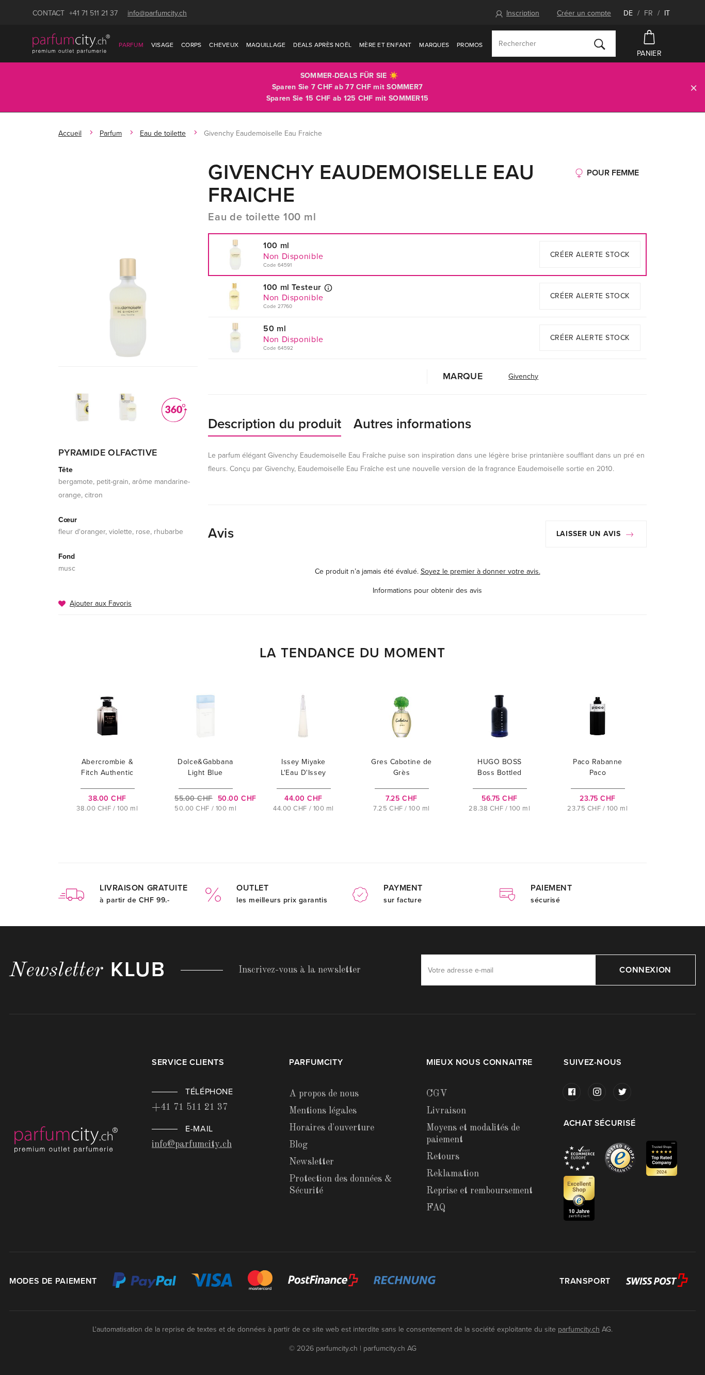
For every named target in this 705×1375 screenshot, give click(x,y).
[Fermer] (694, 87)
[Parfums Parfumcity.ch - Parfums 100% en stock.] (71, 43)
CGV (436, 1093)
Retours (442, 1156)
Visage (162, 44)
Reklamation (452, 1173)
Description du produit (274, 424)
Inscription (522, 13)
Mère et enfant (385, 44)
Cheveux (223, 44)
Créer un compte (584, 13)
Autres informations (412, 424)
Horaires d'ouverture (331, 1128)
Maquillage (265, 44)
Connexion (645, 970)
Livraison (446, 1110)
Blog (298, 1145)
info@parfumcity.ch (157, 13)
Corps (191, 44)
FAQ (435, 1207)
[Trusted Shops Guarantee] (625, 1157)
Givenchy (523, 376)
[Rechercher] (600, 43)
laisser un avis (589, 533)
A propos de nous (324, 1093)
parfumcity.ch (579, 1329)
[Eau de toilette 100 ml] (128, 307)
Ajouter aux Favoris (101, 603)
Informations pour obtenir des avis (427, 590)
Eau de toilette (163, 133)
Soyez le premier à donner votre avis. (480, 571)
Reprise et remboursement (479, 1190)
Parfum (131, 44)
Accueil (70, 133)
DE (628, 13)
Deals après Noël (322, 44)
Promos (470, 44)
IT (667, 13)
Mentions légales (323, 1110)
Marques (434, 44)
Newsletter (311, 1162)
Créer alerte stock (590, 254)
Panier (649, 53)
